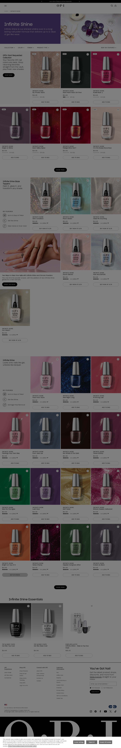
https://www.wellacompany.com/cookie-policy (22, 746)
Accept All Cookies (105, 742)
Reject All (91, 742)
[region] (60, 742)
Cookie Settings (79, 742)
